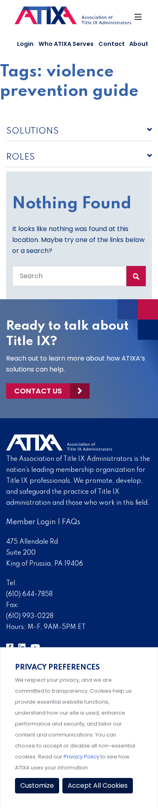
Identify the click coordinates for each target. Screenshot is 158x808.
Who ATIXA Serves (66, 44)
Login (25, 44)
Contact (111, 44)
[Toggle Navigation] (138, 19)
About (138, 44)
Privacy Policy (81, 756)
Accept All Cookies (98, 785)
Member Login (31, 522)
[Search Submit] (136, 276)
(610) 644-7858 (29, 594)
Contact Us (38, 391)
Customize (37, 785)
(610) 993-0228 (29, 616)
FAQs (71, 522)
